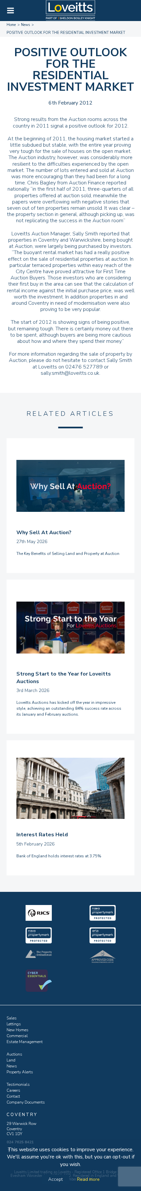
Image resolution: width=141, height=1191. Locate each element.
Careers (13, 1090)
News (12, 1066)
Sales (12, 1018)
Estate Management (25, 1041)
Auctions (14, 1054)
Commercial (17, 1035)
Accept (55, 1179)
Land (11, 1060)
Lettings (14, 1024)
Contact (13, 1096)
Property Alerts (20, 1072)
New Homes (18, 1030)
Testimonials (18, 1084)
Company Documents (26, 1102)
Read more (88, 1179)
